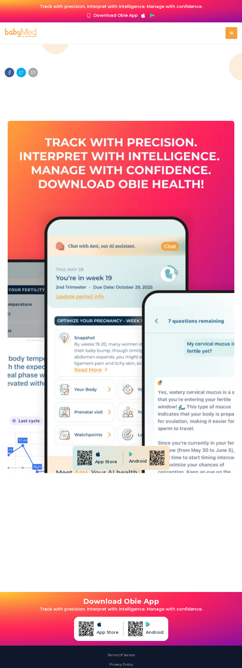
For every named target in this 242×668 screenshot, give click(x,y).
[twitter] (21, 72)
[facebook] (9, 72)
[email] (33, 72)
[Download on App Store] (143, 15)
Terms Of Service (121, 655)
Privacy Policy (121, 664)
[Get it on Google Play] (152, 15)
